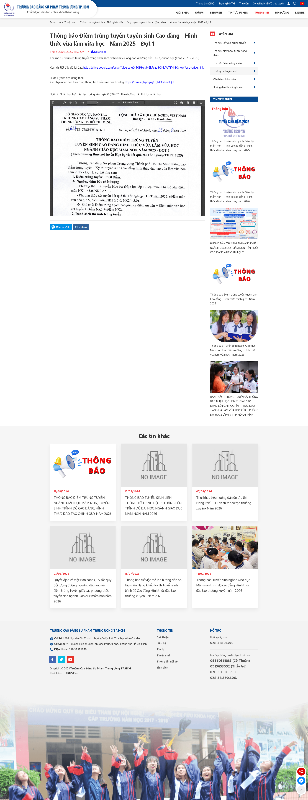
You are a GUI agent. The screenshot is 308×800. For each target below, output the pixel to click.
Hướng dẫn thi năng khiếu (228, 87)
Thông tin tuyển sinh (225, 71)
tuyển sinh (70, 22)
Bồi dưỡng (282, 12)
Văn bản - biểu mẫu (224, 79)
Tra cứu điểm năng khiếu (227, 63)
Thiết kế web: (57, 673)
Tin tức (161, 649)
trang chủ (55, 22)
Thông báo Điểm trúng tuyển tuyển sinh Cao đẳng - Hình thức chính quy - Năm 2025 (233, 299)
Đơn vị (199, 12)
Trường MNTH (227, 3)
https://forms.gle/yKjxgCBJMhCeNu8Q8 (149, 82)
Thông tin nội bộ (205, 3)
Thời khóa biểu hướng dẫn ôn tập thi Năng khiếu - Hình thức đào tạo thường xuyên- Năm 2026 (223, 502)
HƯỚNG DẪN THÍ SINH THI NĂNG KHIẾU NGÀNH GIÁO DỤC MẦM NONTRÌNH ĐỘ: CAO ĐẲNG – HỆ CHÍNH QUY (234, 248)
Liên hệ (299, 12)
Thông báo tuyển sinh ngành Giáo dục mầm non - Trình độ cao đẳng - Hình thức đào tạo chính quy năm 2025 (232, 145)
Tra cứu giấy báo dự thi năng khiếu (230, 53)
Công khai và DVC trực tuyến (268, 3)
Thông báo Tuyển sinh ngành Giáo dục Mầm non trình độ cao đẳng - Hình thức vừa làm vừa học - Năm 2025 (233, 350)
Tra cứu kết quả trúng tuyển (229, 42)
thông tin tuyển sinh (91, 22)
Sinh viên (216, 12)
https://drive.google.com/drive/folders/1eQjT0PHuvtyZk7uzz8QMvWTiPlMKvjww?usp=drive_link (143, 67)
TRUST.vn (71, 673)
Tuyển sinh (261, 12)
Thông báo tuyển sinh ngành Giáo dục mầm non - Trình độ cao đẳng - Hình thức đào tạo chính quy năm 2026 (232, 197)
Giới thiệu (182, 12)
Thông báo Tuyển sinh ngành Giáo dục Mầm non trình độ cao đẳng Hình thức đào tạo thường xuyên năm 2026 (223, 585)
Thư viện (244, 3)
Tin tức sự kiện (238, 12)
